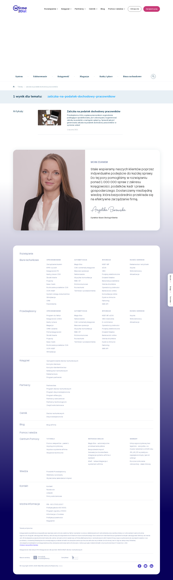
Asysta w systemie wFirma (56, 449)
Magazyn (84, 76)
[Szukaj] (153, 76)
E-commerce (107, 322)
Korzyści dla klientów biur (56, 367)
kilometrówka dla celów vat (49, 538)
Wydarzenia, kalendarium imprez (59, 478)
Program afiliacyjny (54, 395)
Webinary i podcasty (54, 475)
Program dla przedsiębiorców (58, 392)
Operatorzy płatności (110, 287)
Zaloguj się (134, 9)
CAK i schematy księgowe (84, 268)
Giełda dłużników (109, 284)
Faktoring (105, 301)
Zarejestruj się (151, 9)
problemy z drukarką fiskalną (30, 540)
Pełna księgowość (53, 332)
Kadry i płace (106, 76)
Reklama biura (51, 374)
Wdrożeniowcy (136, 271)
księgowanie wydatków (28, 533)
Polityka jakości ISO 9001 (56, 508)
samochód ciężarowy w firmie (69, 538)
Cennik (92, 9)
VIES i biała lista (108, 319)
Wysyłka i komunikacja (83, 278)
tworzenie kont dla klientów (103, 536)
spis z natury (79, 543)
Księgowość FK (52, 271)
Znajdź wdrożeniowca (55, 405)
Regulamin (50, 521)
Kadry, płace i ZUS (53, 274)
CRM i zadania (51, 329)
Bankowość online (109, 291)
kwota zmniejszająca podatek (51, 540)
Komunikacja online (109, 294)
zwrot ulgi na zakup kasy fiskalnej (123, 540)
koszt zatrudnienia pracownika (106, 533)
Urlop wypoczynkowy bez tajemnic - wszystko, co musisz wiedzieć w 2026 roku (141, 446)
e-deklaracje (90, 533)
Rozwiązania (50, 9)
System (19, 76)
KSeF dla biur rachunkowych (72, 550)
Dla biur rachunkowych (55, 413)
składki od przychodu (103, 543)
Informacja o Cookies (55, 514)
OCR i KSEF (50, 291)
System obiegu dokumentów (58, 294)
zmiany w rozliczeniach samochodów (130, 533)
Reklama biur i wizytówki (139, 264)
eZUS (104, 268)
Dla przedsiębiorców (54, 417)
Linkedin (49, 493)
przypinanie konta (119, 536)
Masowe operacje (81, 271)
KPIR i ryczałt (51, 268)
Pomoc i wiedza (115, 9)
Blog (103, 9)
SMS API (105, 304)
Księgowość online (54, 319)
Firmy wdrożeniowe (54, 496)
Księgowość (63, 76)
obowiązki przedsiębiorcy (29, 543)
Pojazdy (49, 281)
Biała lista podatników (110, 281)
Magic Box (78, 264)
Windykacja (51, 297)
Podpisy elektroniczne (111, 274)
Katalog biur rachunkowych (57, 371)
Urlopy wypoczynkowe (119, 538)
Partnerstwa (51, 385)
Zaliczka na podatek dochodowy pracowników (93, 111)
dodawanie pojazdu (32, 538)
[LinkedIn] (151, 566)
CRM (48, 301)
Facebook (50, 490)
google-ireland (89, 543)
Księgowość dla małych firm (30, 550)
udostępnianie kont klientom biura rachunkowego (75, 536)
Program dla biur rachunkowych (58, 389)
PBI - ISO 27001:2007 (54, 504)
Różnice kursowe (81, 284)
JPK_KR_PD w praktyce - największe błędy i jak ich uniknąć (140, 455)
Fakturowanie (40, 76)
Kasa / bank (50, 284)
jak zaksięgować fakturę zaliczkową (44, 536)
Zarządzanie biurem (54, 264)
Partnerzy (79, 9)
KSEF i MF (105, 264)
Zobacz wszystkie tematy (29, 545)
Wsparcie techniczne (54, 453)
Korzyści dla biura (53, 364)
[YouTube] (145, 566)
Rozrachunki (79, 287)
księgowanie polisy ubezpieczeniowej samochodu (57, 543)
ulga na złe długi (25, 536)
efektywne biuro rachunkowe (91, 538)
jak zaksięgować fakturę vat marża (138, 536)
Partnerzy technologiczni (56, 402)
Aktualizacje (134, 274)
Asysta (132, 268)
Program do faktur (53, 315)
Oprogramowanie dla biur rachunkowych (62, 361)
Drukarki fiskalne (108, 278)
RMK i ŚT (77, 281)
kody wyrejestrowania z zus (138, 538)
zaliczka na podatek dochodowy (100, 540)
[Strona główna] (13, 87)
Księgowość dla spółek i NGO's (51, 550)
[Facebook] (139, 566)
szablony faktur (68, 533)
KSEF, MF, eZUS (108, 315)
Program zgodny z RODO (56, 511)
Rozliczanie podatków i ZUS (57, 287)
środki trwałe (106, 538)
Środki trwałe (51, 278)
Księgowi (65, 9)
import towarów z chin (119, 543)
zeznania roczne (80, 533)
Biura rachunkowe (132, 76)
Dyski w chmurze (108, 297)
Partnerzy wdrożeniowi (55, 399)
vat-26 (22, 538)
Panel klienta (51, 304)
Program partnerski (54, 377)
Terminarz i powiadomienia (84, 291)
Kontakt (49, 486)
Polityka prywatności (54, 517)
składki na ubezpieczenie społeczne (75, 540)
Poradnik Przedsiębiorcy (56, 472)
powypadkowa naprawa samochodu (49, 533)
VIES (103, 271)
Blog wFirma (51, 425)
